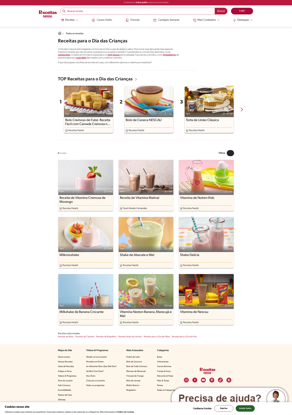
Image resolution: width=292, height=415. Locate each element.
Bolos (159, 357)
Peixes (160, 385)
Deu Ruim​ (90, 376)
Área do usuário (65, 381)
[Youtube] (203, 380)
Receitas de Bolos (66, 337)
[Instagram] (186, 380)
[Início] (48, 14)
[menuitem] (69, 21)
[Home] (60, 34)
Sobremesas (163, 362)
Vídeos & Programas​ (67, 376)
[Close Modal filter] (230, 153)
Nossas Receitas (65, 362)
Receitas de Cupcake (85, 337)
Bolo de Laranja (133, 381)
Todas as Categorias (166, 390)
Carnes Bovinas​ (164, 366)
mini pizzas (114, 55)
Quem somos (64, 357)
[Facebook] (194, 380)
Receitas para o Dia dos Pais (184, 337)
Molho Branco (132, 385)
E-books (135, 20)
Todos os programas (95, 385)
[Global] (229, 380)
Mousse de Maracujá (136, 371)
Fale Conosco (64, 385)
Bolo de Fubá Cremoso (136, 366)
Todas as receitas (74, 33)
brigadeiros (169, 55)
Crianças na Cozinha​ (95, 381)
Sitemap (61, 400)
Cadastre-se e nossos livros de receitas (146, 2)
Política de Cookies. (126, 412)
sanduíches (64, 55)
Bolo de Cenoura (134, 362)
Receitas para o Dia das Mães (157, 337)
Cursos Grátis (104, 20)
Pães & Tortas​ (163, 381)
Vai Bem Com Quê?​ (95, 371)
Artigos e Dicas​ (65, 371)
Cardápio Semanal (168, 20)
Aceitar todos (245, 408)
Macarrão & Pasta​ (165, 376)
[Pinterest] (212, 380)
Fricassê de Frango (135, 376)
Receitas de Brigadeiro (106, 337)
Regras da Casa (65, 395)
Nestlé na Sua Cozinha (96, 357)
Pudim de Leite (133, 357)
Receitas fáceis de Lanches (130, 337)
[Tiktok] (220, 380)
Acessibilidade (64, 390)
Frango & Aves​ (164, 371)
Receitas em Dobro (95, 362)
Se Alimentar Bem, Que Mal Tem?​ (101, 366)
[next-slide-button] (242, 109)
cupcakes (81, 58)
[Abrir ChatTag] (229, 398)
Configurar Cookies (202, 408)
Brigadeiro (131, 390)
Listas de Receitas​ (66, 366)
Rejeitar (224, 408)
